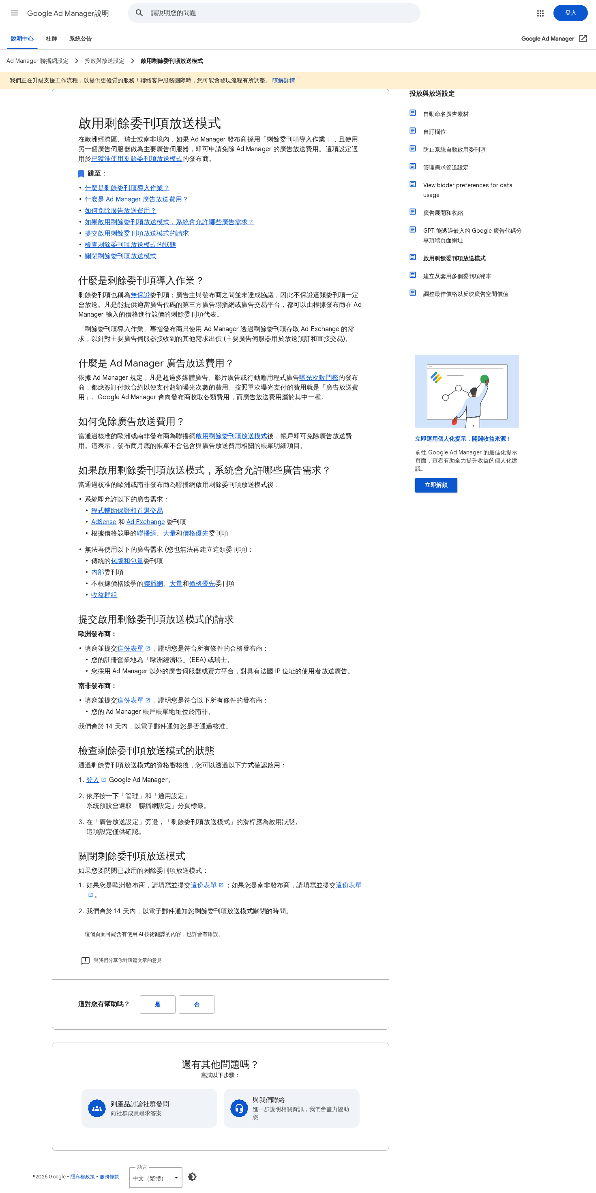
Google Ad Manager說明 (68, 13)
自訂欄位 (434, 131)
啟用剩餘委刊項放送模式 (231, 436)
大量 (169, 533)
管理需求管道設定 (446, 167)
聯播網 (147, 533)
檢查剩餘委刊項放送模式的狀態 (130, 245)
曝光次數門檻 (318, 378)
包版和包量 (127, 561)
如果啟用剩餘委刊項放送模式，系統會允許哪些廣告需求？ (169, 222)
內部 (97, 572)
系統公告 (80, 38)
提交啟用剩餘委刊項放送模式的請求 (137, 233)
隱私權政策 (83, 1177)
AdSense (104, 522)
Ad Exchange (145, 522)
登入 (92, 780)
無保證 (140, 295)
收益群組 (104, 595)
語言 (142, 1167)
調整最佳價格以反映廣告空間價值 (465, 294)
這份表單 (130, 649)
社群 (51, 38)
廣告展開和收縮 (443, 212)
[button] (14, 13)
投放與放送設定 (432, 94)
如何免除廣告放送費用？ (121, 211)
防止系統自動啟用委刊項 (454, 149)
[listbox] (155, 1177)
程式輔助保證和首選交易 (127, 511)
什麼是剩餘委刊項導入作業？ (127, 188)
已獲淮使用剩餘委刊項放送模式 (136, 159)
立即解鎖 (436, 485)
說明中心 (22, 38)
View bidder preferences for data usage (467, 190)
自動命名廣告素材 (446, 114)
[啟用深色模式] (192, 1177)
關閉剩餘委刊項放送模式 (121, 256)
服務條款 (109, 1177)
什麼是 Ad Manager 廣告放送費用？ (137, 199)
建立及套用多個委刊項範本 (457, 276)
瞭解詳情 (283, 80)
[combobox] (285, 13)
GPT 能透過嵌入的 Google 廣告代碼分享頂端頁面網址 (472, 235)
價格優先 (195, 533)
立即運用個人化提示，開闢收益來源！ (463, 438)
